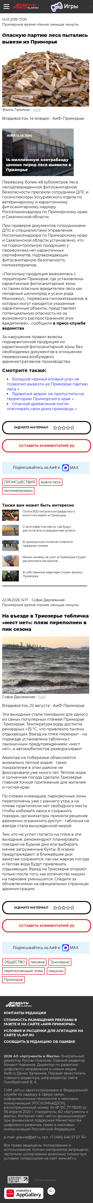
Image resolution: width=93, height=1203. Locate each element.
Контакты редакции (25, 1013)
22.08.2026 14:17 (15, 600)
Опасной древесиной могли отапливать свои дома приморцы (40, 406)
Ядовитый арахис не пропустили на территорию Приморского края (45, 396)
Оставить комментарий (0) (46, 446)
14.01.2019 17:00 (14, 19)
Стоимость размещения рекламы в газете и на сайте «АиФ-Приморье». (40, 1022)
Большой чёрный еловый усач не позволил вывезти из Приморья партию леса (47, 384)
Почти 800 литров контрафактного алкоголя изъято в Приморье (49, 513)
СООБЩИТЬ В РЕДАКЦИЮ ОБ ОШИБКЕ (39, 1042)
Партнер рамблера (45, 1180)
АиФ (37, 110)
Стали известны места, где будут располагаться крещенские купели (49, 528)
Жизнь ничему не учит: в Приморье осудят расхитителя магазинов (54, 559)
